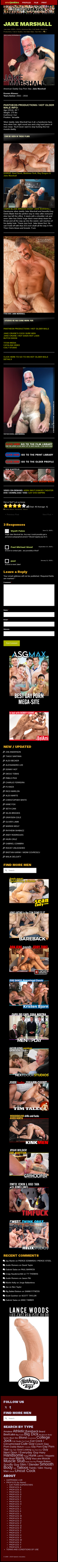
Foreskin (27, 1447)
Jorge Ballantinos (27, 1282)
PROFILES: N (15, 1518)
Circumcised (31, 1438)
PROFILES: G (15, 1501)
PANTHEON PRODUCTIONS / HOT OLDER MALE (26, 329)
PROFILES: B (15, 1489)
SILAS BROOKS (13, 813)
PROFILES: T (15, 1533)
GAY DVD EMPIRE (36, 493)
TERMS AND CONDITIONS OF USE (22, 1549)
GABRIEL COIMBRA (15, 843)
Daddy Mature (9, 509)
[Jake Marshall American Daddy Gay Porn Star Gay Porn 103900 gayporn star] (29, 446)
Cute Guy (28, 1444)
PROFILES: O (15, 1521)
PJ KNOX (10, 787)
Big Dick (31, 1434)
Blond (23, 1437)
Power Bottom (43, 1461)
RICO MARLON (13, 791)
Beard (42, 1431)
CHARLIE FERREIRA (15, 782)
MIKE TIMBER (27, 1300)
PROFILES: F (15, 1499)
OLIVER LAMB (12, 822)
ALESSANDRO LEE (14, 765)
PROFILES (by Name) (16, 1482)
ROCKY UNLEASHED (15, 848)
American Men (26, 29)
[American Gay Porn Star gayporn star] (29, 454)
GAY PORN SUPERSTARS (21, 1485)
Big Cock (20, 1435)
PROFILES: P (15, 1523)
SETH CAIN (11, 809)
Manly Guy (23, 1458)
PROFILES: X (15, 1542)
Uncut (11, 1471)
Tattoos (25, 509)
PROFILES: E (15, 1497)
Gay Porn (36, 1446)
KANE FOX (10, 804)
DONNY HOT (11, 769)
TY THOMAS (32, 1274)
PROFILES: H (15, 1504)
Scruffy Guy (11, 1464)
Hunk (32, 1455)
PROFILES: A (15, 1487)
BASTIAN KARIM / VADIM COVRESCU (23, 852)
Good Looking (24, 1449)
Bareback (31, 1431)
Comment (8, 582)
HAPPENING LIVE (14, 1480)
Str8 (14, 1468)
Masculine (36, 1458)
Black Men (14, 1438)
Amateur (8, 1431)
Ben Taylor (17, 1287)
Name (6, 610)
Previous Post (13, 514)
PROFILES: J (15, 1509)
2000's (13, 29)
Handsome (18, 509)
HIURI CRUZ (11, 839)
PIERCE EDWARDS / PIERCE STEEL (34, 1261)
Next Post (47, 514)
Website (6, 629)
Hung (26, 1456)
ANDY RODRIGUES (14, 835)
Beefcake (9, 1434)
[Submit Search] (6, 870)
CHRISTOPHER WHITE (16, 800)
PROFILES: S (15, 1530)
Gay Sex (12, 1450)
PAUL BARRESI (28, 1269)
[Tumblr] (10, 1407)
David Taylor (27, 1265)
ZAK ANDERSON (13, 752)
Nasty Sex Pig (30, 1462)
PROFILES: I (15, 1506)
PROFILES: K (15, 1511)
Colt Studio (16, 1441)
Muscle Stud (14, 1461)
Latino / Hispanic (45, 1455)
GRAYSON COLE (13, 817)
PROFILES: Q (15, 1525)
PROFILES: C (15, 1492)
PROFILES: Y (15, 1545)
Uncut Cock (25, 1470)
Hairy (42, 1452)
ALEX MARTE (12, 795)
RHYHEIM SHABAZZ (15, 830)
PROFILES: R (15, 1528)
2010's (18, 29)
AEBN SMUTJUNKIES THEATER (38, 490)
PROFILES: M (15, 1516)
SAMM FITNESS (32, 1291)
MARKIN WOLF (13, 826)
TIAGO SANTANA (13, 756)
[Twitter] (6, 1407)
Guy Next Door (37, 1450)
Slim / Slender (29, 1464)
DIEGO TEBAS (12, 774)
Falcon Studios (18, 32)
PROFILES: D (15, 1494)
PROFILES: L (15, 1513)
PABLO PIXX (11, 778)
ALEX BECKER (12, 761)
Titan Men (38, 32)
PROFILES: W (15, 1540)
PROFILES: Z (15, 1547)
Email (6, 620)
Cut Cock (25, 1441)
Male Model (9, 1458)
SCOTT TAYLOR (29, 1296)
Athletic (19, 1431)
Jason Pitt (26, 1278)
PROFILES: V (15, 1537)
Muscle (46, 1458)
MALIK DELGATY (13, 857)
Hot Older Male (29, 32)
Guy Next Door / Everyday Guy (26, 1451)
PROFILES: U (15, 1535)
